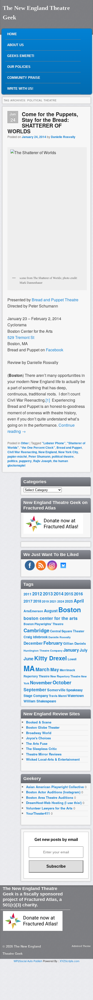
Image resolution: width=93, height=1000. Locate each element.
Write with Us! (20, 88)
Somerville (56, 689)
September (35, 690)
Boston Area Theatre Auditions (49, 797)
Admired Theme (81, 946)
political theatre (63, 456)
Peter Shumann (39, 456)
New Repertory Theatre (65, 676)
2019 (45, 601)
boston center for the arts (51, 618)
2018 (37, 601)
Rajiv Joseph (42, 461)
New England (47, 452)
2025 (69, 601)
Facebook (54, 350)
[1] (48, 400)
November (41, 682)
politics (12, 461)
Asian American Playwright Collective (55, 786)
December (33, 643)
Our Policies (19, 67)
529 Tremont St (20, 337)
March (42, 669)
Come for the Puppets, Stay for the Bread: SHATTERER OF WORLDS (42, 122)
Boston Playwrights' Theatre (43, 624)
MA (29, 668)
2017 (28, 601)
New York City (68, 452)
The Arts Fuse (36, 743)
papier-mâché (17, 456)
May (54, 669)
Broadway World (38, 732)
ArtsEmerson (33, 611)
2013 (48, 593)
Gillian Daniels (74, 643)
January (71, 650)
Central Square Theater (67, 631)
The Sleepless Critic (41, 748)
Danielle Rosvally (63, 137)
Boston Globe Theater (43, 727)
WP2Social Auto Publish (28, 961)
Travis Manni (58, 696)
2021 (53, 601)
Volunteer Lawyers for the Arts (49, 808)
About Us (15, 45)
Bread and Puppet (69, 447)
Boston (69, 609)
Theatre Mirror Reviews (44, 754)
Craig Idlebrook (36, 637)
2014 (58, 593)
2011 (27, 593)
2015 (68, 594)
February (52, 643)
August (51, 610)
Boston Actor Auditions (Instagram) (53, 792)
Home (12, 34)
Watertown (75, 695)
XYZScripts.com (69, 961)
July (84, 650)
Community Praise (23, 78)
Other (25, 443)
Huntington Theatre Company (43, 650)
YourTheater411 (38, 813)
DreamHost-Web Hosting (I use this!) (54, 802)
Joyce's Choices (38, 738)
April (79, 601)
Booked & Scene (38, 722)
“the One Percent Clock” (37, 447)
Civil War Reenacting (22, 452)
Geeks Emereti (20, 56)
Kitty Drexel (50, 658)
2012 (37, 593)
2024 (60, 601)
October (62, 682)
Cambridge (36, 630)
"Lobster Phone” (53, 443)
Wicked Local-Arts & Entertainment (53, 759)
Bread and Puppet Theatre (55, 300)
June (28, 659)
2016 (78, 594)
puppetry (25, 461)
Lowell (72, 659)
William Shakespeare (40, 701)
